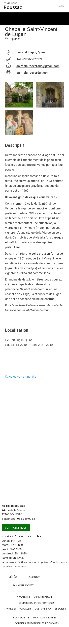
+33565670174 (32, 59)
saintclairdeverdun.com (32, 72)
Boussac (13, 6)
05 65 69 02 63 (26, 519)
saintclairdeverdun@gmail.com (37, 66)
